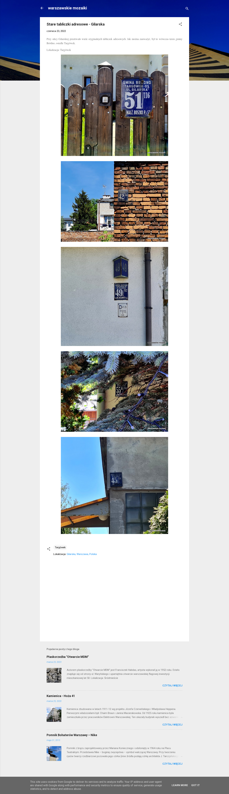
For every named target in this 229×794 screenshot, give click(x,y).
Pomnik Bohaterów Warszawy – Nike (72, 735)
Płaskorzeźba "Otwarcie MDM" (68, 657)
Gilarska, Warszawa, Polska (82, 554)
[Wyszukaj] (187, 9)
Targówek (60, 547)
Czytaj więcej (172, 685)
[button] (180, 24)
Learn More (180, 785)
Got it (195, 785)
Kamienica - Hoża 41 (61, 696)
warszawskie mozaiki (67, 8)
